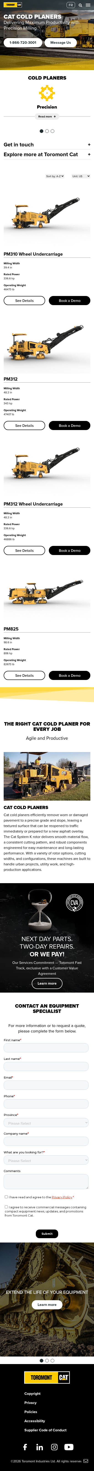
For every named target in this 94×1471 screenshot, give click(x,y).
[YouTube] (69, 1447)
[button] (80, 5)
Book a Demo (70, 300)
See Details (24, 300)
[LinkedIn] (40, 1447)
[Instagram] (54, 1447)
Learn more (47, 983)
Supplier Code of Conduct (45, 1430)
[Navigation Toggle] (88, 5)
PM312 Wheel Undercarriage (33, 504)
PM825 (11, 628)
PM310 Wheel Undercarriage (33, 254)
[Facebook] (25, 1447)
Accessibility (34, 1421)
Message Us (60, 42)
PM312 (11, 379)
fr (71, 5)
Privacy (30, 1402)
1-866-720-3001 (23, 42)
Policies (30, 1411)
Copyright (32, 1393)
